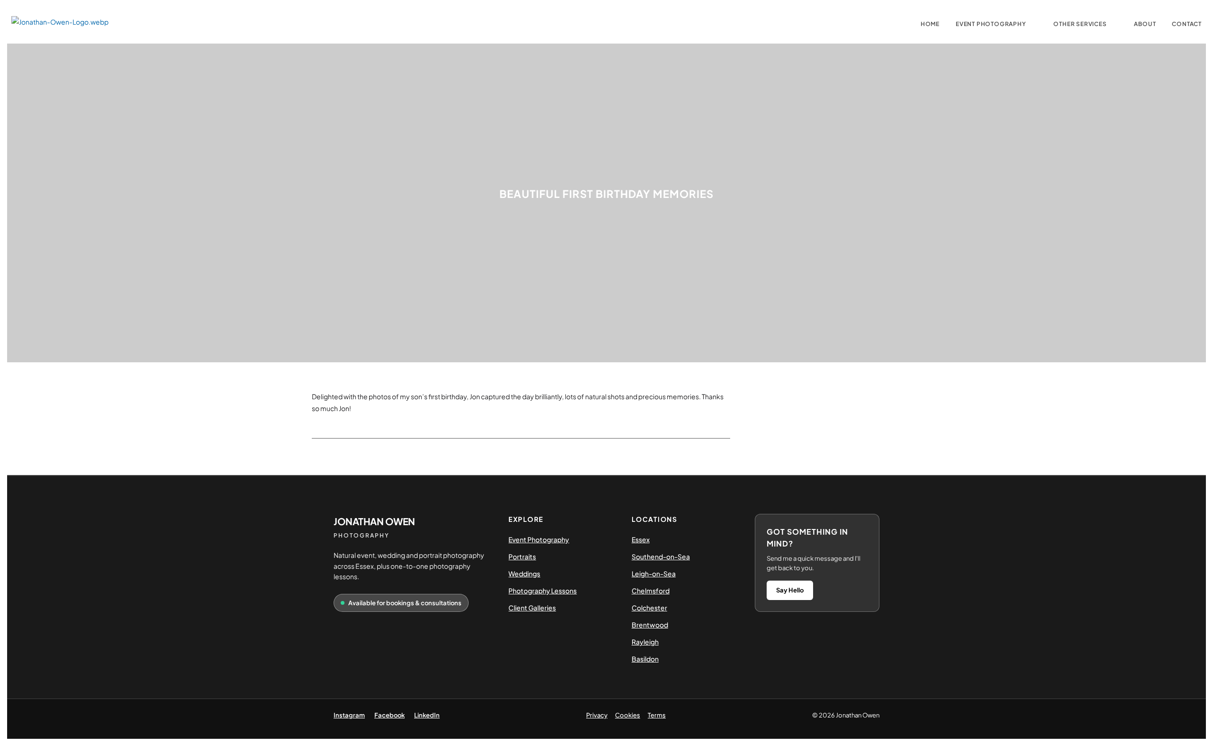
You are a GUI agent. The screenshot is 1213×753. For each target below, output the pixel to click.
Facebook (389, 715)
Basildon (645, 658)
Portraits (522, 556)
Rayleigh (645, 641)
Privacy (596, 715)
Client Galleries (532, 607)
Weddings (524, 573)
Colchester (649, 607)
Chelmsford (651, 590)
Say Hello (790, 590)
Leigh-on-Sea (654, 573)
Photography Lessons (542, 590)
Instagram (349, 715)
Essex (641, 539)
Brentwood (650, 624)
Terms (657, 715)
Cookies (627, 715)
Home (930, 23)
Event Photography (991, 23)
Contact (1187, 23)
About (1145, 23)
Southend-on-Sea (661, 556)
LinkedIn (427, 715)
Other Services (1079, 23)
